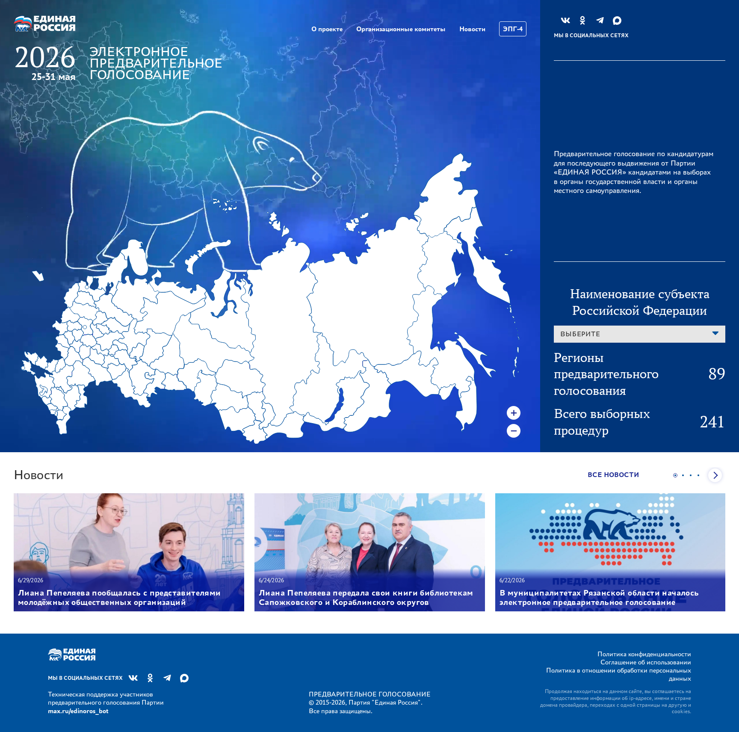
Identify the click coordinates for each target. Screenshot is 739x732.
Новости (472, 29)
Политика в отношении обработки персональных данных (618, 674)
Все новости (613, 475)
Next (715, 475)
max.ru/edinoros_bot (78, 711)
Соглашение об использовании (645, 662)
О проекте (327, 29)
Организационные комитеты (401, 29)
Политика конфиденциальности (644, 654)
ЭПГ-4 (513, 29)
